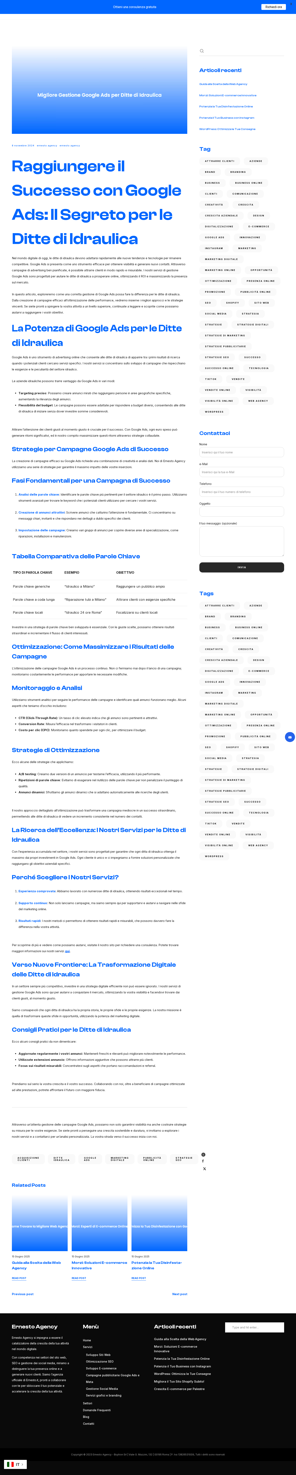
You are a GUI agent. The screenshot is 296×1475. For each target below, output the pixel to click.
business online (249, 182)
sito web (261, 302)
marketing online (220, 270)
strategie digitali (252, 324)
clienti (211, 193)
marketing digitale (120, 1159)
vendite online (217, 390)
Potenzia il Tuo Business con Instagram (226, 118)
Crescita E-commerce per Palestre (179, 1389)
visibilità (253, 390)
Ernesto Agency (47, 145)
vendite (238, 379)
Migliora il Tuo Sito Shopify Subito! (179, 1381)
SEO (208, 302)
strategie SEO (184, 1159)
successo (252, 357)
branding (238, 172)
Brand (210, 172)
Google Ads (90, 1159)
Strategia (250, 313)
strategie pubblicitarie (225, 346)
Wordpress (214, 411)
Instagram (214, 248)
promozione (215, 291)
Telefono (205, 483)
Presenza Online (261, 281)
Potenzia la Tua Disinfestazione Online (226, 106)
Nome (203, 444)
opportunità (261, 270)
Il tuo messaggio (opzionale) (218, 523)
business (212, 182)
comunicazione (245, 193)
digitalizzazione (219, 226)
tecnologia (259, 368)
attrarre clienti (219, 161)
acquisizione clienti (28, 1159)
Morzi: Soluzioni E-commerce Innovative (228, 95)
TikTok (211, 379)
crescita (246, 204)
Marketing (247, 248)
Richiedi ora (273, 7)
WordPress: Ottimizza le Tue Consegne (227, 129)
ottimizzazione (218, 281)
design (258, 215)
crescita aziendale (221, 215)
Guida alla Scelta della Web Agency (223, 84)
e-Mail (203, 464)
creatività (214, 204)
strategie (213, 324)
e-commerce (258, 226)
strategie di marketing (225, 335)
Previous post (22, 1294)
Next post (179, 1294)
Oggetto (204, 503)
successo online (219, 368)
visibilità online (219, 400)
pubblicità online (152, 1159)
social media (216, 313)
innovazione (250, 237)
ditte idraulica (62, 1159)
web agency (258, 400)
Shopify (232, 302)
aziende (255, 161)
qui (67, 951)
